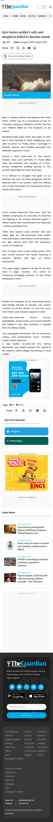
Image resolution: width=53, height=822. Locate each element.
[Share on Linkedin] (35, 48)
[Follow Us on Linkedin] (34, 687)
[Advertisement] (26, 621)
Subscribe (26, 715)
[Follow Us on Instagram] (26, 687)
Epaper (15, 16)
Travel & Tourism (13, 768)
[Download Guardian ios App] (37, 695)
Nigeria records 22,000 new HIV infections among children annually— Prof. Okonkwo (33, 578)
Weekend (10, 772)
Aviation (9, 735)
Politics (32, 16)
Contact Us (24, 803)
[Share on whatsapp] (23, 48)
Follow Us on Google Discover (19, 56)
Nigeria (28, 754)
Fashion (41, 735)
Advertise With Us (26, 800)
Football (41, 739)
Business (42, 16)
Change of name (14, 791)
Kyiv (13, 405)
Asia (7, 754)
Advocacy (10, 747)
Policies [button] (8, 803)
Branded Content (14, 758)
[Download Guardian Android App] (16, 695)
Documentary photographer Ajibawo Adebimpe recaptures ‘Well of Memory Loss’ (32, 530)
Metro (23, 16)
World (40, 754)
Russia (21, 405)
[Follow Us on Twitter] (19, 687)
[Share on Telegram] (29, 48)
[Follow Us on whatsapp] (41, 687)
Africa (8, 751)
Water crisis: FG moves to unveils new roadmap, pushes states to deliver (33, 546)
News (6, 16)
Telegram (15, 431)
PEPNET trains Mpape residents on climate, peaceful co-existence (33, 562)
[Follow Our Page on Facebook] (12, 687)
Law (7, 787)
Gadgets (10, 784)
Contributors (11, 731)
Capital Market (12, 739)
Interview (9, 776)
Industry (41, 743)
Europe (28, 735)
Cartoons (29, 747)
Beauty (28, 739)
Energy (8, 743)
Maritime (41, 751)
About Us (9, 800)
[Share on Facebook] (12, 48)
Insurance (42, 747)
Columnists (30, 751)
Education (30, 743)
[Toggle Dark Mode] (41, 7)
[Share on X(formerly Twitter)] (18, 48)
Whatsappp (16, 440)
